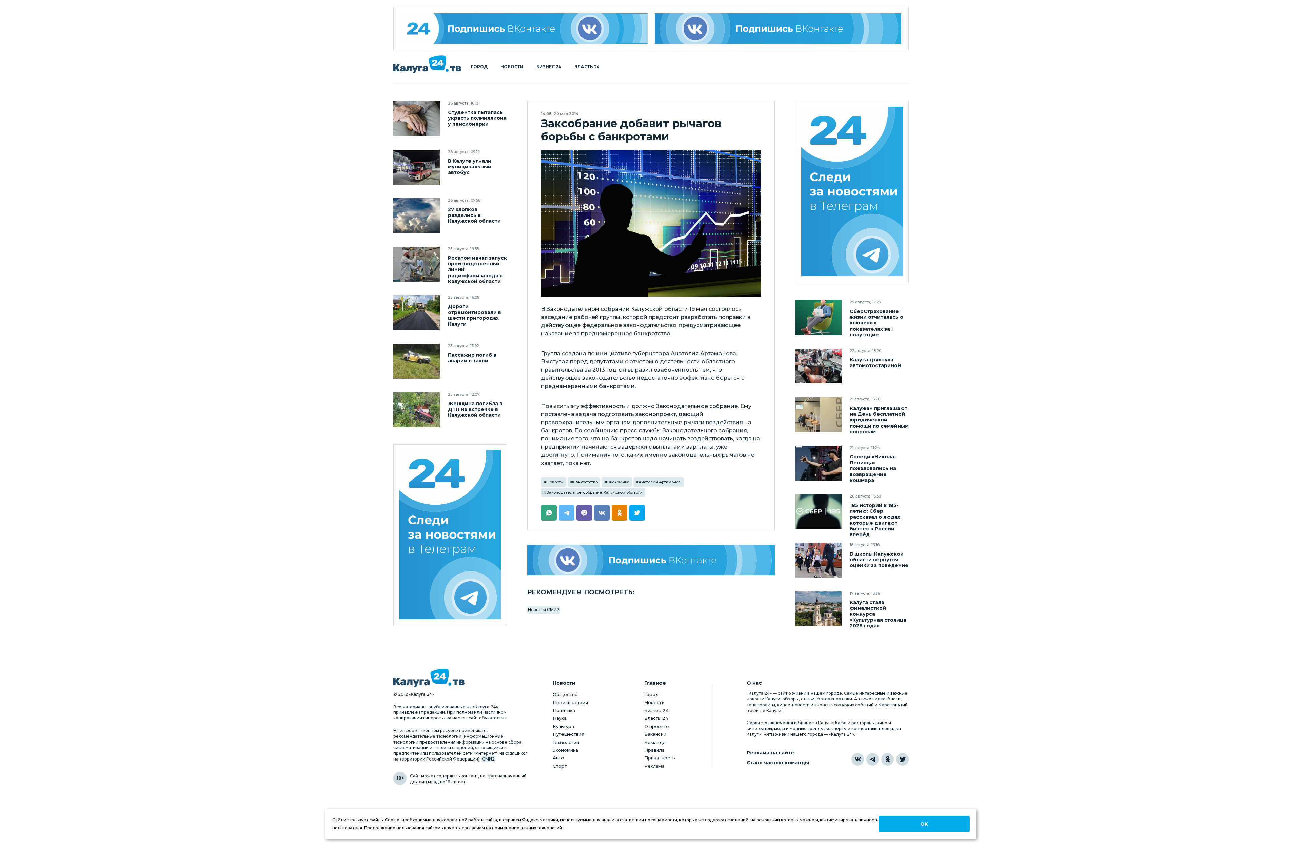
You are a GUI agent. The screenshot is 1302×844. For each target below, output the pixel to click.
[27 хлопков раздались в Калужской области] (416, 215)
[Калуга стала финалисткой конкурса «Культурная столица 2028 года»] (818, 608)
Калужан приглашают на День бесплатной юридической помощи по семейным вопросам (879, 420)
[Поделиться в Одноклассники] (619, 512)
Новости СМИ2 (543, 609)
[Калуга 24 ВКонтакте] (524, 28)
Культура (563, 726)
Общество (565, 694)
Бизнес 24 (548, 66)
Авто (558, 758)
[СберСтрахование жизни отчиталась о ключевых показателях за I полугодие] (818, 317)
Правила (654, 750)
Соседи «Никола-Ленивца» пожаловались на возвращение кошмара (873, 468)
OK (924, 824)
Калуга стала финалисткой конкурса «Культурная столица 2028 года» (878, 614)
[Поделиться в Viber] (584, 512)
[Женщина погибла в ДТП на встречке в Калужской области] (416, 409)
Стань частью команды (778, 763)
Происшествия (570, 702)
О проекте (656, 726)
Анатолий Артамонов (660, 482)
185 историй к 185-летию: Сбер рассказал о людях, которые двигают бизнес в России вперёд (876, 520)
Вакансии (655, 734)
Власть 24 (587, 66)
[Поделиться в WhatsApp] (549, 512)
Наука (560, 718)
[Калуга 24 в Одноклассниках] (887, 759)
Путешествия (568, 734)
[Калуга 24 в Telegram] (872, 759)
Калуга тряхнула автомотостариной (875, 363)
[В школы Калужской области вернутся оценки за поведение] (818, 560)
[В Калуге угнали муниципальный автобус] (416, 167)
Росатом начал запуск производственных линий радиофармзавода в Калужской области (477, 269)
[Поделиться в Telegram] (566, 512)
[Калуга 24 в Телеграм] (450, 535)
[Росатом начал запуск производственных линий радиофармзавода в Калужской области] (416, 264)
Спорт (560, 766)
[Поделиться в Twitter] (637, 512)
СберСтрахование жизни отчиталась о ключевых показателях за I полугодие (876, 322)
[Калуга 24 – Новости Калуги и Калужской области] (427, 64)
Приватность (659, 758)
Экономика (618, 482)
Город (479, 66)
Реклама (654, 766)
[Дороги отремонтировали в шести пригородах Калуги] (416, 312)
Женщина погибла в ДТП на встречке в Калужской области (475, 409)
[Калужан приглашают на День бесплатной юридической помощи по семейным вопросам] (818, 414)
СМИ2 (488, 759)
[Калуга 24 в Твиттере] (902, 759)
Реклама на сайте (770, 753)
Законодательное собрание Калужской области (595, 492)
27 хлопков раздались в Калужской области (474, 215)
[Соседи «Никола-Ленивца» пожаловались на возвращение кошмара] (818, 463)
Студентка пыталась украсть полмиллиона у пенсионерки (477, 118)
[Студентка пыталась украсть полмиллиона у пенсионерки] (416, 118)
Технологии (566, 742)
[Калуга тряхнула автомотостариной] (818, 366)
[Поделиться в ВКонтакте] (601, 512)
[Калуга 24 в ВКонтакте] (857, 759)
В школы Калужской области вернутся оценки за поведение (879, 559)
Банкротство (585, 482)
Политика (564, 710)
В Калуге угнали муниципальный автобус (469, 166)
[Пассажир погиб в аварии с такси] (416, 361)
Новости (512, 66)
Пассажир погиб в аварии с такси (472, 358)
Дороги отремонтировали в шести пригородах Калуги (474, 315)
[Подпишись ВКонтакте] (778, 28)
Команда (655, 742)
